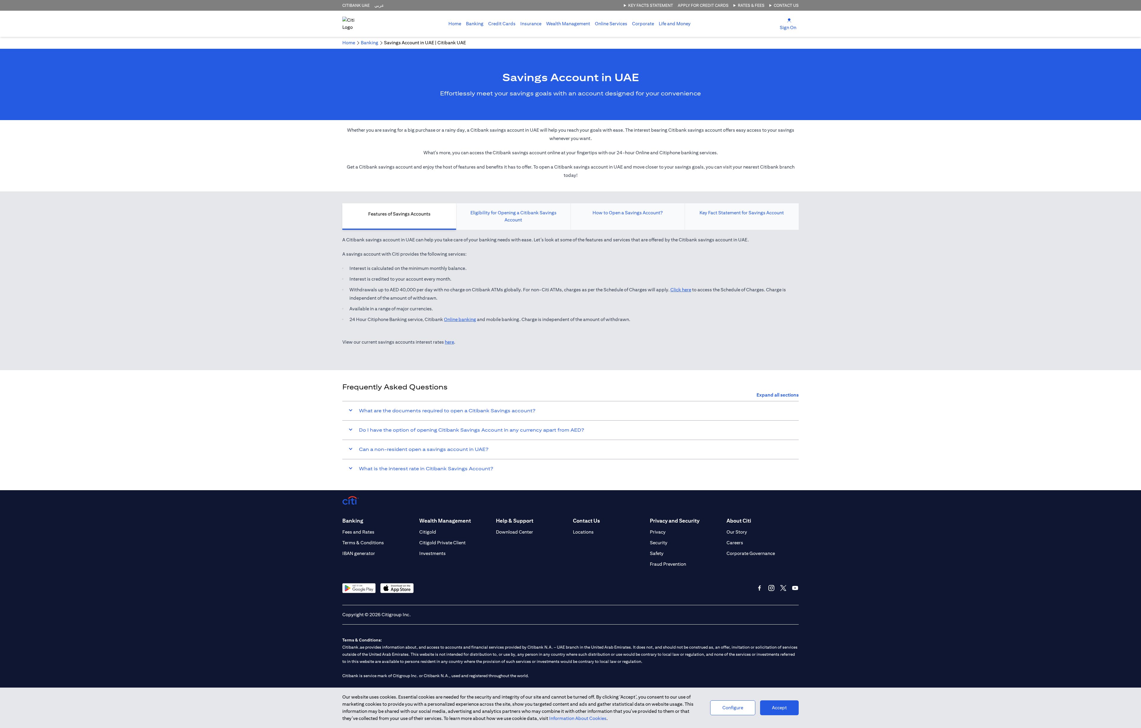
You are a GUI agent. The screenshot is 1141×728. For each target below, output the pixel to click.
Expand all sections (778, 395)
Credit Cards (502, 23)
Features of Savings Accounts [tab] (399, 214)
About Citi (738, 521)
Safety (657, 553)
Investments (432, 553)
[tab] (474, 24)
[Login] (789, 20)
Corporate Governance (750, 553)
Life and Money (675, 23)
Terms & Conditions (363, 542)
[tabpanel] (570, 294)
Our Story (736, 532)
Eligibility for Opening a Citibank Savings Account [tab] (513, 216)
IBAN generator (358, 553)
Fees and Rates (358, 532)
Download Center (514, 532)
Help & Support (514, 521)
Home (454, 23)
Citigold (427, 532)
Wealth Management (568, 23)
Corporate (643, 23)
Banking (474, 23)
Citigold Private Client (442, 542)
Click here (680, 290)
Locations (583, 532)
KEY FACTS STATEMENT (650, 5)
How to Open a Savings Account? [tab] (627, 213)
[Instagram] (771, 588)
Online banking (460, 319)
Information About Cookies (577, 718)
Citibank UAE (356, 5)
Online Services (611, 23)
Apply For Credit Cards (703, 5)
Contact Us (786, 5)
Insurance (530, 23)
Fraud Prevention (668, 564)
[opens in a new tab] (359, 588)
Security (658, 542)
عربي (379, 5)
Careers (734, 542)
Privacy (658, 532)
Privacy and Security (674, 521)
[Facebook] (759, 588)
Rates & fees (751, 5)
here (449, 342)
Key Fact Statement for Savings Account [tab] (741, 213)
